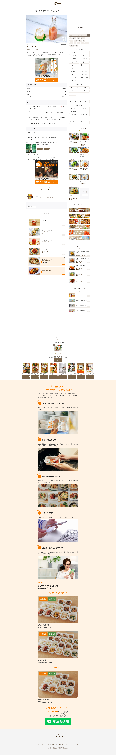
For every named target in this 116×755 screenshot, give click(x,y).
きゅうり (75, 40)
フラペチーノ (30, 142)
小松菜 (78, 38)
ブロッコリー (72, 45)
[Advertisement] (46, 293)
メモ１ (61, 106)
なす (70, 38)
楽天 (47, 149)
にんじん (71, 40)
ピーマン (74, 38)
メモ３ (55, 117)
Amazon (39, 149)
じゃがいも (83, 38)
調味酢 (77, 45)
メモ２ (36, 112)
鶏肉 (84, 40)
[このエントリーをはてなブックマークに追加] (33, 46)
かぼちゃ (80, 40)
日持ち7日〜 (30, 206)
